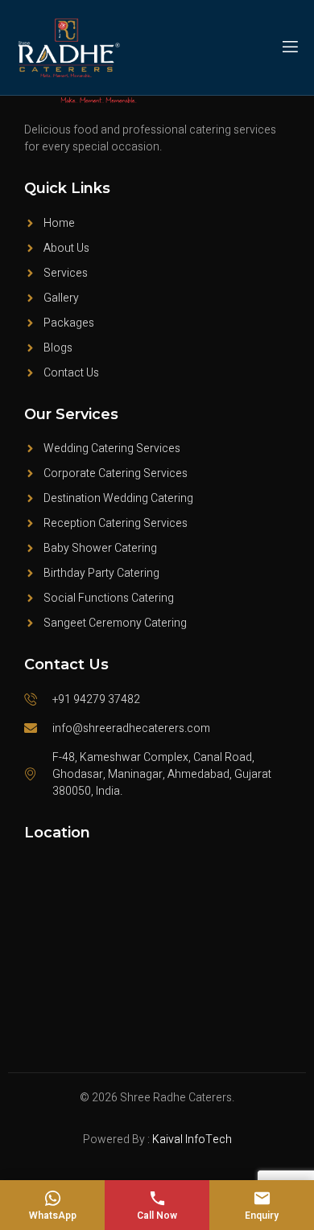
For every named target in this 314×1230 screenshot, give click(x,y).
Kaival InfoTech (192, 1139)
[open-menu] (289, 47)
